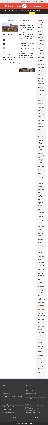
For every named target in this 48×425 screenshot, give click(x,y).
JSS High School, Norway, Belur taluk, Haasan (41, 75)
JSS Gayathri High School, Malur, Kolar (41, 363)
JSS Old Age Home (29, 396)
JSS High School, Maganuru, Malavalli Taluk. (41, 191)
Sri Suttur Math (28, 385)
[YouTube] (37, 417)
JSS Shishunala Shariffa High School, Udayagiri (41, 154)
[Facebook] (33, 417)
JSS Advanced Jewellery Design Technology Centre (12, 396)
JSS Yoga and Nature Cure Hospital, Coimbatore (11, 417)
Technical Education (6, 390)
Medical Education (6, 393)
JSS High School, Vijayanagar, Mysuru (41, 334)
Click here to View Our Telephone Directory (33, 412)
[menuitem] (23, 1)
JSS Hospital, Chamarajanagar (8, 415)
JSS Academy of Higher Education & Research (11, 404)
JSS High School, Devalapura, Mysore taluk (41, 59)
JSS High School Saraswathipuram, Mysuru (41, 287)
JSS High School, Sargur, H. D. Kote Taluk (41, 269)
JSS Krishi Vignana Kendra (31, 393)
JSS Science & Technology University (9, 406)
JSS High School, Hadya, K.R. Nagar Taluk (41, 45)
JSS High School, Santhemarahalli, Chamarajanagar (41, 148)
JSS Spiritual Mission (30, 387)
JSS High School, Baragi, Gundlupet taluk (41, 252)
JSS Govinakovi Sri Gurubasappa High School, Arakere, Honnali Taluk (41, 51)
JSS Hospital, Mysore (6, 409)
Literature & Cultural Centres (31, 398)
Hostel (3, 385)
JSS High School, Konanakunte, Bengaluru (41, 109)
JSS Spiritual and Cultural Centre (32, 390)
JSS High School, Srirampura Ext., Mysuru (41, 179)
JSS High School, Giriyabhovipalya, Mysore (41, 258)
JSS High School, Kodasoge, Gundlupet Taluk (41, 264)
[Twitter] (35, 417)
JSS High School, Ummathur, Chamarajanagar (41, 174)
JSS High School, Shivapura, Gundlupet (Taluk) (41, 222)
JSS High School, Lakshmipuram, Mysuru (41, 136)
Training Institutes (5, 399)
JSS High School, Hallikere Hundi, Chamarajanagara (41, 275)
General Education (6, 388)
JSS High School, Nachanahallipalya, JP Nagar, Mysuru (41, 315)
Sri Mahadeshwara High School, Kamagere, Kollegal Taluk (41, 341)
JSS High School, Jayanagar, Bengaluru (41, 69)
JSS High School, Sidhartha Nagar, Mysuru (41, 168)
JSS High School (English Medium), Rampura (41, 122)
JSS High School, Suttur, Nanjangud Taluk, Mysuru (41, 95)
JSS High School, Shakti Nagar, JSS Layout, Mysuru (41, 321)
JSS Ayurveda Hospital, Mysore (8, 412)
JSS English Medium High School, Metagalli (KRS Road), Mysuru (41, 160)
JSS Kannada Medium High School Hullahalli (41, 247)
